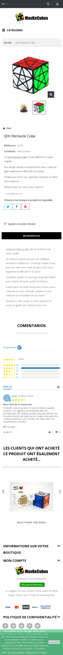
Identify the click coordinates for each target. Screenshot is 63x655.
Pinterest (25, 206)
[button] (11, 426)
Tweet (8, 206)
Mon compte (14, 560)
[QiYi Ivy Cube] (24, 107)
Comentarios (31, 325)
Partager (17, 206)
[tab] (7, 387)
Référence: (10, 145)
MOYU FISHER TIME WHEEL (31, 522)
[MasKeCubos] (31, 16)
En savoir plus (31, 235)
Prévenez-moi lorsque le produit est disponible (28, 200)
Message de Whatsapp (32, 584)
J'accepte (54, 642)
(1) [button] (17, 368)
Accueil (7, 42)
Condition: (10, 151)
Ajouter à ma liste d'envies (21, 223)
